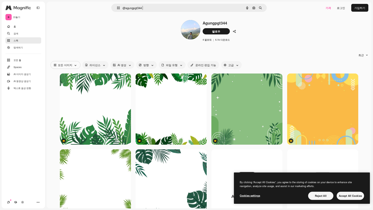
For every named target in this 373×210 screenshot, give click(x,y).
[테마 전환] (22, 202)
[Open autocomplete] (117, 7)
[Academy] (15, 202)
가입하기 (359, 8)
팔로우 (216, 31)
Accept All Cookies (350, 196)
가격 (328, 8)
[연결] (8, 202)
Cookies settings (250, 195)
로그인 (341, 8)
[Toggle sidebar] (38, 8)
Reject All (321, 196)
